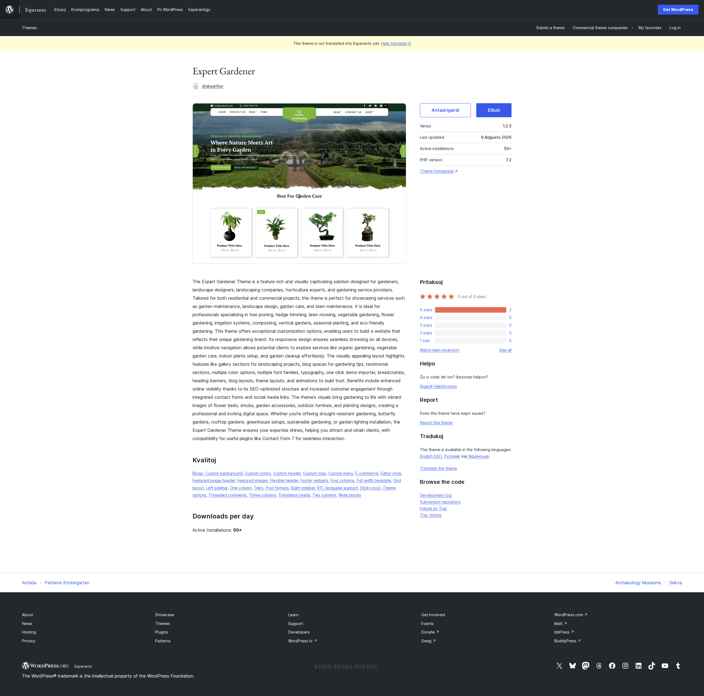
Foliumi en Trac (433, 508)
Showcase (164, 614)
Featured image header (214, 480)
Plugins (161, 632)
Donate (430, 632)
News (27, 623)
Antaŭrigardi (445, 110)
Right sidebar (303, 487)
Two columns (324, 495)
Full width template (374, 480)
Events (427, 623)
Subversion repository (440, 502)
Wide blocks (350, 495)
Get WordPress (678, 9)
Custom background (224, 473)
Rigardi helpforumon (438, 386)
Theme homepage (437, 171)
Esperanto (83, 666)
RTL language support (337, 487)
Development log (436, 495)
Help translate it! (396, 43)
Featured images (252, 480)
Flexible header (284, 480)
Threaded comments (227, 495)
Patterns (162, 640)
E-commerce (366, 473)
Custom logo (314, 473)
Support (295, 623)
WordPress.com (571, 614)
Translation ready (294, 495)
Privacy (28, 640)
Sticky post (370, 487)
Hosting (29, 632)
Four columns (342, 480)
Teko (258, 487)
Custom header (287, 473)
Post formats (277, 487)
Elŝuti (494, 110)
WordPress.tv (302, 640)
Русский (452, 456)
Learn (293, 614)
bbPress (564, 632)
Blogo (198, 473)
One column (241, 487)
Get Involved (433, 614)
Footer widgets (314, 480)
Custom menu (340, 473)
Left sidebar (217, 487)
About (27, 614)
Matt (560, 623)
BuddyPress (567, 640)
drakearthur (212, 86)
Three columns (262, 495)
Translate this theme (438, 468)
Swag (428, 640)
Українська (478, 456)
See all (505, 350)
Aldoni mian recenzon (439, 350)
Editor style (391, 473)
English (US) (431, 456)
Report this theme (436, 422)
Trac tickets (431, 515)
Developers (299, 632)
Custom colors (258, 473)
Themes (29, 27)
